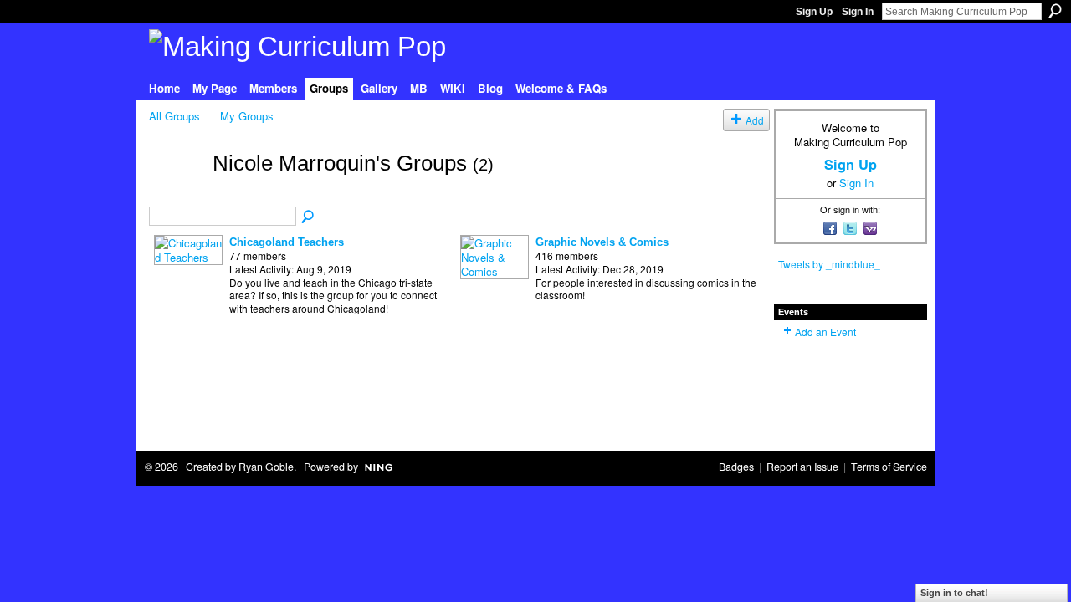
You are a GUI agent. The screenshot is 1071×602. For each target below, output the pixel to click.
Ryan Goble (266, 466)
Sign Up (814, 12)
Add (755, 120)
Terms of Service (889, 466)
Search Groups (308, 217)
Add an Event (825, 331)
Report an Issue (802, 466)
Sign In (858, 12)
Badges (736, 466)
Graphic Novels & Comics (602, 242)
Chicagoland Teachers (286, 242)
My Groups (247, 116)
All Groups (174, 116)
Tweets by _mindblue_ (829, 264)
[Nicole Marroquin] (175, 192)
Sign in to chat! (954, 593)
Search (1055, 10)
